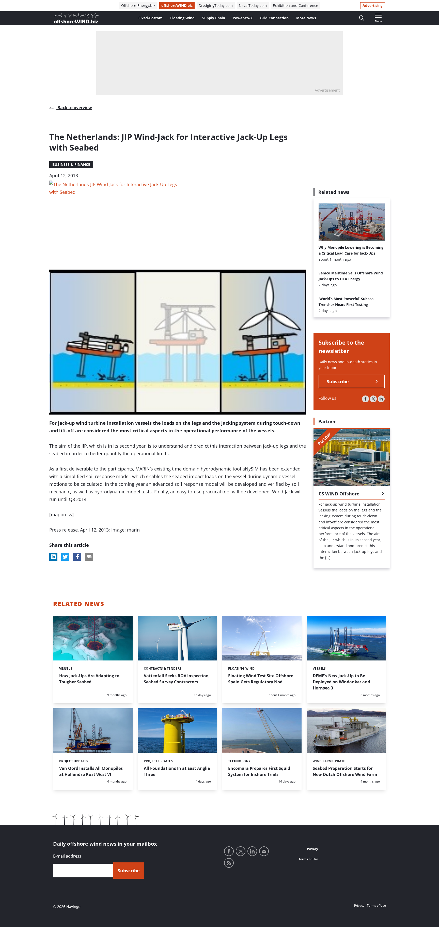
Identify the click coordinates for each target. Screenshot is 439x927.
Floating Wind (182, 18)
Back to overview (74, 107)
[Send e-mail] (264, 851)
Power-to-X (243, 18)
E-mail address (67, 856)
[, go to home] (76, 18)
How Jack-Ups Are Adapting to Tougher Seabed (89, 679)
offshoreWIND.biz (177, 5)
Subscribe (338, 381)
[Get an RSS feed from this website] (229, 863)
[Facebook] (365, 398)
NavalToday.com (253, 5)
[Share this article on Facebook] (77, 557)
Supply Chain (213, 18)
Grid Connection (274, 18)
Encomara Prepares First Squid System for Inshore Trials (259, 771)
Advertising (373, 5)
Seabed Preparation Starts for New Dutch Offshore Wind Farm (345, 771)
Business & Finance (71, 164)
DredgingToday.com (216, 5)
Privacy (312, 849)
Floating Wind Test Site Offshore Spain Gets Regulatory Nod (260, 679)
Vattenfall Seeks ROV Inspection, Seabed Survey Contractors (177, 679)
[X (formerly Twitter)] (373, 398)
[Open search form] (361, 18)
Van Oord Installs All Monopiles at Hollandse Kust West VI (91, 771)
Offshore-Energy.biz (138, 5)
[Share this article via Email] (89, 557)
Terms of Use (308, 859)
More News (306, 18)
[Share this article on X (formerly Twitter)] (65, 557)
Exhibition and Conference (295, 5)
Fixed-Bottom (150, 18)
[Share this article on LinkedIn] (53, 557)
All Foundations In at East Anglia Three (177, 771)
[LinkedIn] (381, 398)
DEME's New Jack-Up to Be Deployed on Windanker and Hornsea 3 (341, 682)
